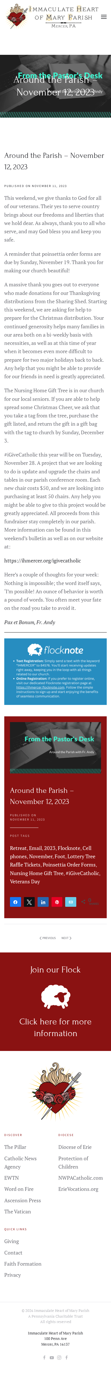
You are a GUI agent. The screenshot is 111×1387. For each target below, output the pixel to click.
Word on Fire (19, 1188)
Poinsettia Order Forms (69, 864)
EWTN (11, 1177)
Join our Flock (55, 969)
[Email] (70, 901)
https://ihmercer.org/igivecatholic (42, 560)
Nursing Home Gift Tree (36, 873)
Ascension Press (22, 1200)
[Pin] (57, 901)
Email (35, 848)
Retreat (18, 848)
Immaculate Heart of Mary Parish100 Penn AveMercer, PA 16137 (55, 1338)
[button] (104, 17)
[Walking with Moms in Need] (66, 1356)
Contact (13, 1252)
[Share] (15, 901)
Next (65, 938)
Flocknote (69, 848)
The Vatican (17, 1211)
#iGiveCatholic (82, 873)
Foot (60, 856)
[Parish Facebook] (44, 1356)
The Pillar (15, 1146)
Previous (49, 938)
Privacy (12, 1274)
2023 (50, 848)
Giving (11, 1241)
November (40, 856)
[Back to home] (52, 17)
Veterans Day (25, 881)
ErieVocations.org (78, 1188)
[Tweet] (29, 901)
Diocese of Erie (75, 1146)
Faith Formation (23, 1263)
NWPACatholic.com (80, 1177)
